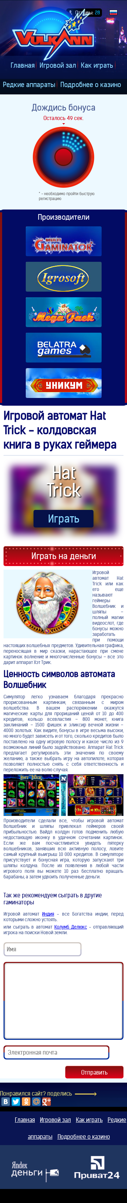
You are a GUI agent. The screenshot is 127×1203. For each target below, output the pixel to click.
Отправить (94, 1072)
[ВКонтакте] (5, 1101)
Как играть (97, 65)
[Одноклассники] (26, 1101)
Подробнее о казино (90, 84)
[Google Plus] (46, 1101)
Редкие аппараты (29, 84)
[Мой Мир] (36, 1101)
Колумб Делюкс (70, 927)
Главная (23, 65)
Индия (48, 914)
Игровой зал (58, 65)
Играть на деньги (63, 556)
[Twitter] (16, 1101)
